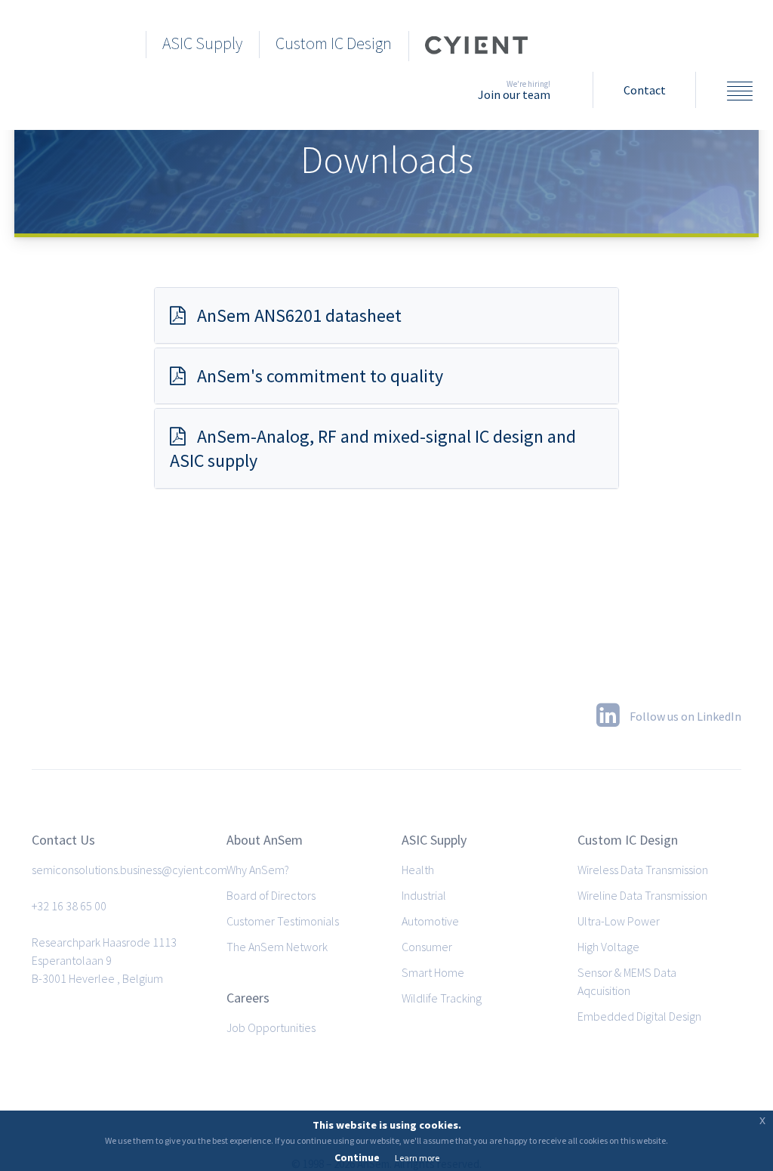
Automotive (430, 920)
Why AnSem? (257, 869)
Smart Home (433, 972)
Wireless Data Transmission (642, 869)
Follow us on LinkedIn (684, 716)
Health (418, 869)
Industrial (424, 895)
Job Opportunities (271, 1027)
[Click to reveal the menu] (739, 93)
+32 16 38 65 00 (69, 905)
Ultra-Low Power (618, 920)
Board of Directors (271, 895)
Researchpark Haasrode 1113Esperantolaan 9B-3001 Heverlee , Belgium (104, 960)
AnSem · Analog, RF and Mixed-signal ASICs (68, 42)
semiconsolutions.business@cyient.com (129, 869)
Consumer (427, 946)
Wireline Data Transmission (642, 895)
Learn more (417, 1157)
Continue (357, 1157)
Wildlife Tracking (442, 998)
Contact (645, 89)
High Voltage (608, 946)
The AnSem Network (277, 946)
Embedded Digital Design (639, 1016)
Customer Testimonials (282, 920)
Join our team (514, 90)
